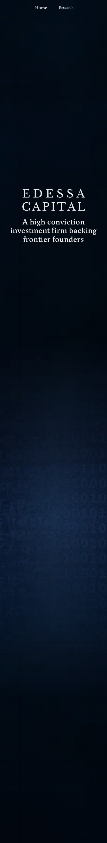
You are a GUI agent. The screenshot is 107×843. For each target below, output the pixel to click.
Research (66, 7)
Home (41, 7)
